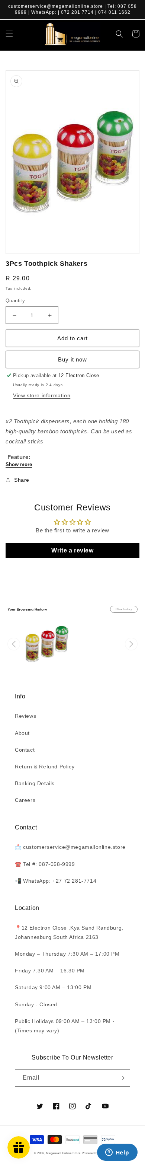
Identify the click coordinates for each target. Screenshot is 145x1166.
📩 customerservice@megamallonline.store (70, 847)
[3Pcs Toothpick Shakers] (47, 644)
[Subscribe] (121, 1078)
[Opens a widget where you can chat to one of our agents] (117, 1153)
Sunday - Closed (36, 1004)
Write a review (72, 550)
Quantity (15, 300)
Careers (25, 800)
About (22, 733)
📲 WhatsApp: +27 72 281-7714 (55, 881)
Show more (19, 464)
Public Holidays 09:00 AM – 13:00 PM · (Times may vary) (65, 1025)
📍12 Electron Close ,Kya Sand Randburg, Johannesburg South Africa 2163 (69, 932)
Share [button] (21, 480)
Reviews (25, 716)
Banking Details (35, 783)
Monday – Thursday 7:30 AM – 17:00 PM (67, 954)
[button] (9, 34)
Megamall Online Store (63, 1153)
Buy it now (72, 359)
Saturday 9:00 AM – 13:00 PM (53, 987)
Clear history (124, 609)
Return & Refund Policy (44, 767)
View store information (41, 395)
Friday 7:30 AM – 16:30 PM (50, 971)
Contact (25, 750)
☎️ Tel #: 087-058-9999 (45, 864)
